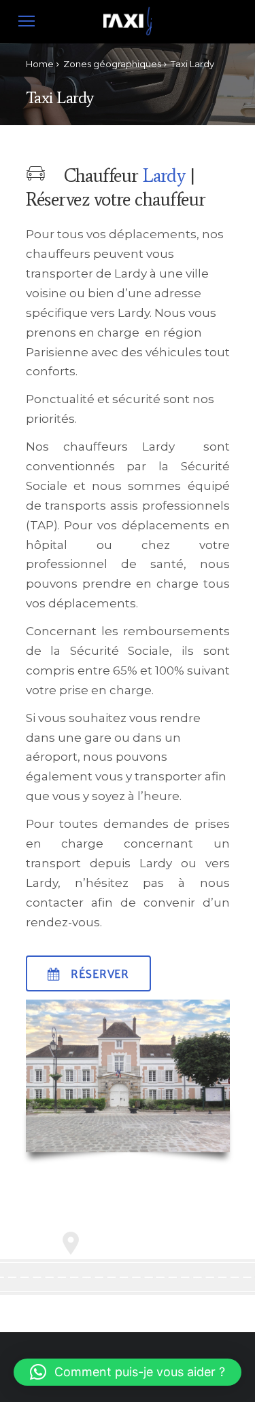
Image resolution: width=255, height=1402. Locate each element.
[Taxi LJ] (127, 34)
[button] (127, 1372)
